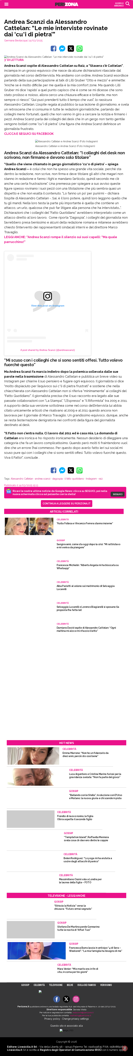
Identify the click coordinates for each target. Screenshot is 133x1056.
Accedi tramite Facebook (68, 549)
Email (42, 515)
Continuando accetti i (66, 524)
